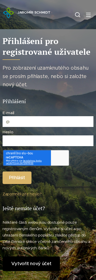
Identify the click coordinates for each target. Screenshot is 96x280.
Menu (88, 14)
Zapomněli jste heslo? (22, 193)
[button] (77, 14)
